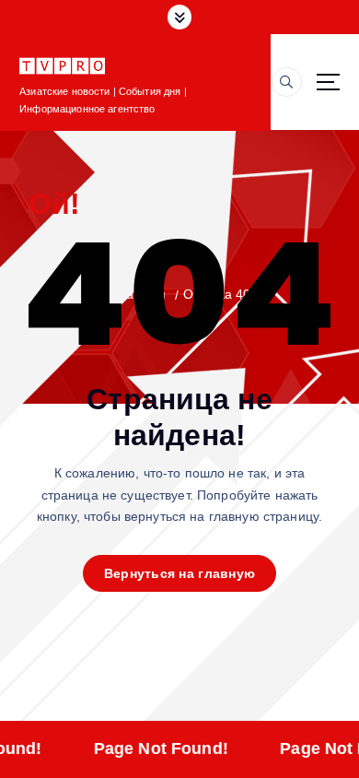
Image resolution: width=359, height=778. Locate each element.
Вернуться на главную (179, 573)
